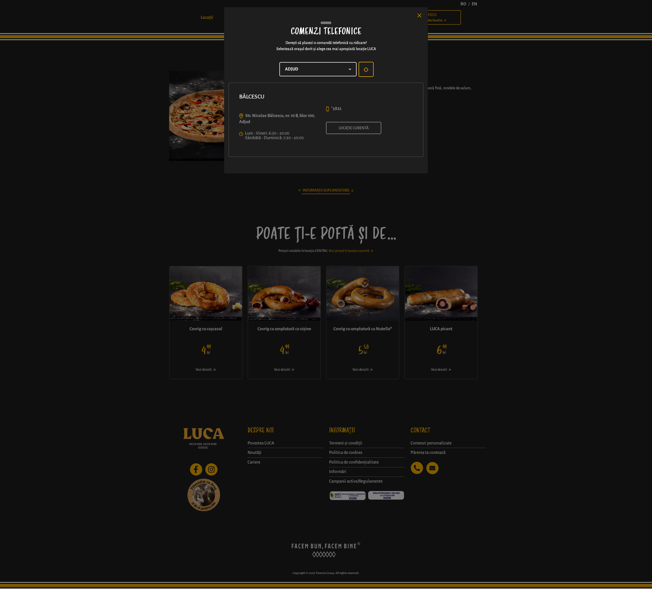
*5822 (336, 108)
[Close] (419, 15)
